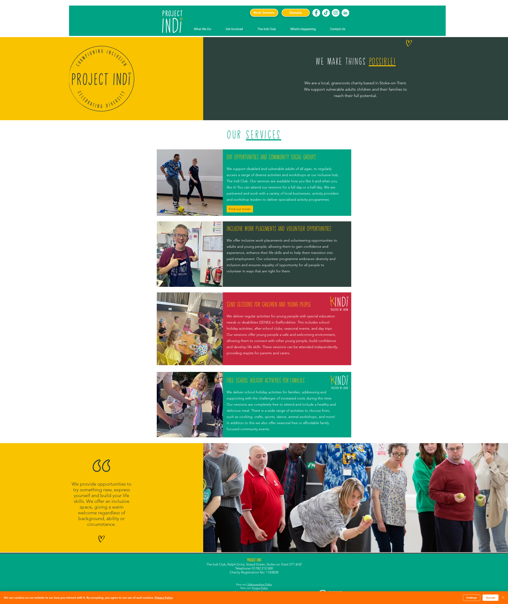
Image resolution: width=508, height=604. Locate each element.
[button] (202, 29)
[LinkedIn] (345, 13)
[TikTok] (326, 13)
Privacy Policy (260, 588)
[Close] (503, 597)
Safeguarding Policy (259, 584)
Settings (471, 597)
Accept (490, 597)
